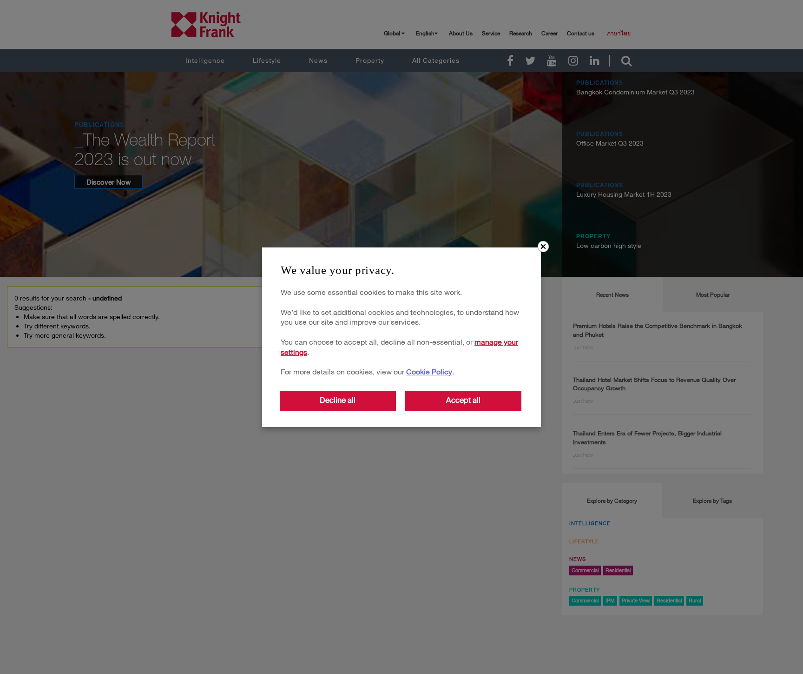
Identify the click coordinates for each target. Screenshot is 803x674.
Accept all (463, 400)
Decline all (337, 400)
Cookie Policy (429, 371)
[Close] (543, 246)
